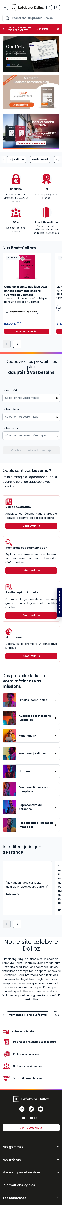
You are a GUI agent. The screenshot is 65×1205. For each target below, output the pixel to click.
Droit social (40, 159)
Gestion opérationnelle (22, 592)
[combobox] (31, 18)
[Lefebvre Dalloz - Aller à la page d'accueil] (27, 7)
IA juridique (16, 159)
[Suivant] (17, 344)
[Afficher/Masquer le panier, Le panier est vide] (57, 7)
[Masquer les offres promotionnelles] (59, 29)
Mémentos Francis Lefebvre (28, 1015)
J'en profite (42, 29)
